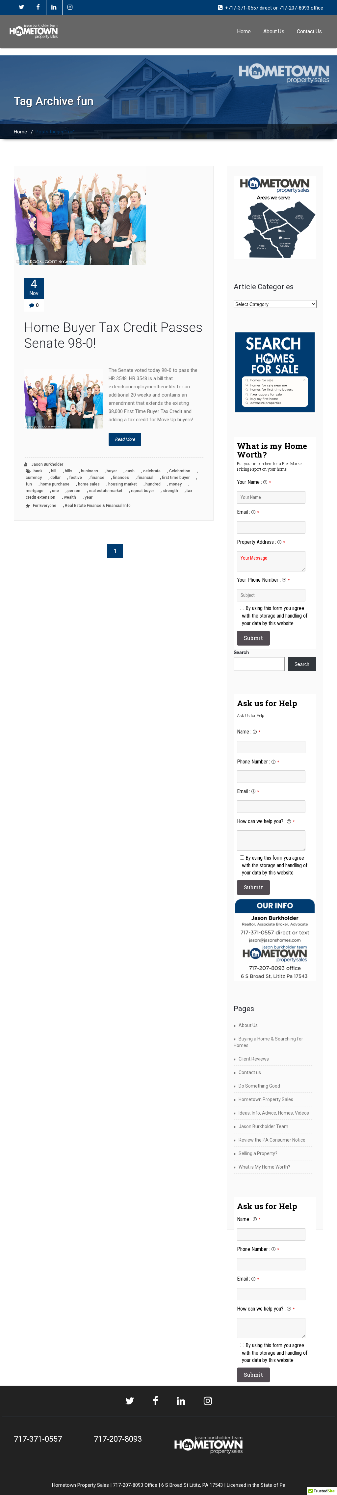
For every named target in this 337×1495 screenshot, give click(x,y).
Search (241, 652)
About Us (273, 31)
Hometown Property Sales (266, 1099)
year (88, 497)
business (89, 471)
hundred (153, 484)
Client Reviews (254, 1059)
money (175, 484)
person (73, 490)
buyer (112, 471)
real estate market (105, 490)
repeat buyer (142, 490)
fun (29, 484)
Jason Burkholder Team (263, 1126)
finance (97, 477)
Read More (125, 439)
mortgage (34, 490)
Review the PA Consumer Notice (272, 1140)
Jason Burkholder (46, 464)
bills (68, 471)
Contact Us (309, 31)
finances (121, 477)
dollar (55, 477)
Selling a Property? (258, 1153)
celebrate (152, 471)
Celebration (179, 471)
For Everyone (44, 505)
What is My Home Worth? (264, 1167)
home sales (89, 484)
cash (130, 471)
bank (38, 471)
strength (170, 490)
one (55, 490)
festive (75, 477)
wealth (70, 497)
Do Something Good (259, 1086)
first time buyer (176, 477)
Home (244, 31)
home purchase (54, 484)
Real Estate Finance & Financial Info (98, 505)
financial (145, 477)
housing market (122, 484)
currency (34, 477)
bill (53, 471)
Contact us (250, 1072)
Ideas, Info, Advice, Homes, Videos (274, 1113)
